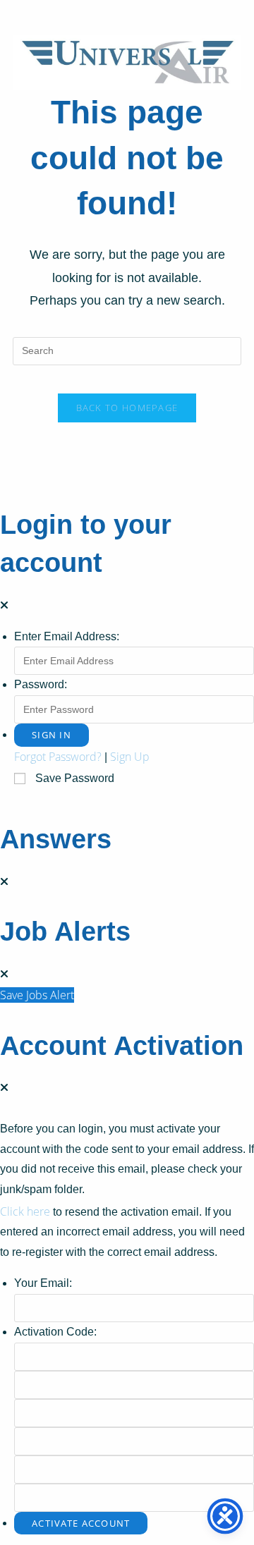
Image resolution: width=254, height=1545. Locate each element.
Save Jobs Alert (37, 995)
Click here (25, 1211)
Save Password (74, 778)
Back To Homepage (127, 407)
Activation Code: (55, 1332)
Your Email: (43, 1283)
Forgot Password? (58, 756)
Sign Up (130, 756)
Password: (40, 684)
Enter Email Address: (66, 636)
